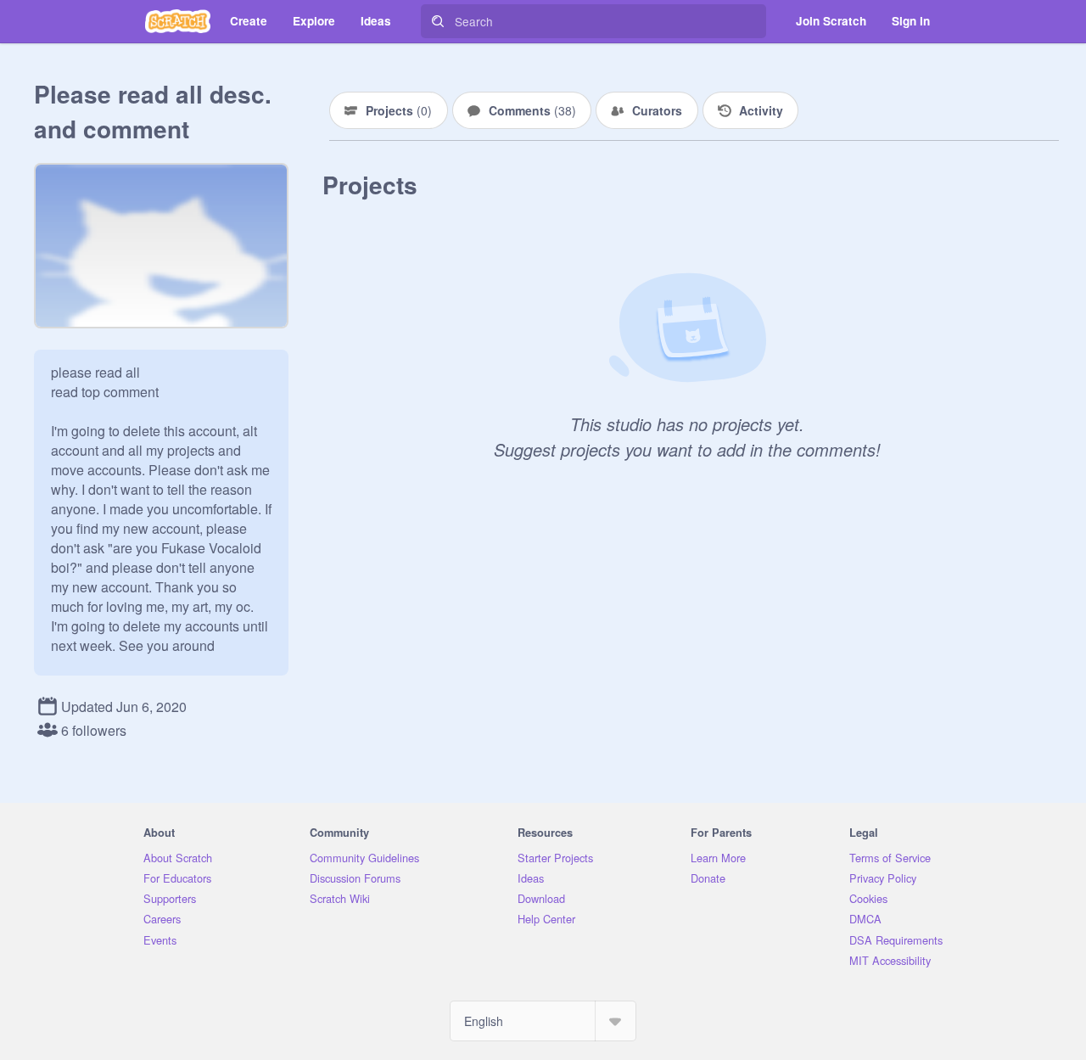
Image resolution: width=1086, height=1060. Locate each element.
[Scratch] (177, 21)
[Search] (438, 21)
